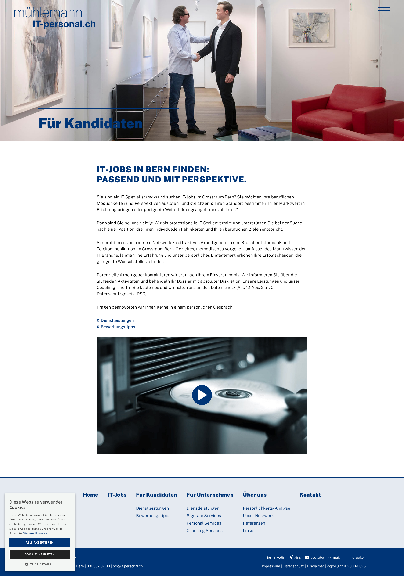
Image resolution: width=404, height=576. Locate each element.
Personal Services (204, 523)
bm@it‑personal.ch (128, 566)
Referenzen (254, 523)
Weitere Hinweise (35, 533)
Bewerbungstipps (118, 326)
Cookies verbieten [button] (40, 554)
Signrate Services (204, 515)
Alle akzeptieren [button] (40, 542)
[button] (39, 564)
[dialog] (40, 532)
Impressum (271, 566)
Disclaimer (315, 566)
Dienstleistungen (117, 320)
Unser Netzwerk (258, 515)
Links (248, 530)
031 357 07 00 (98, 566)
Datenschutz (293, 566)
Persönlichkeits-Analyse (266, 508)
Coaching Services (205, 530)
